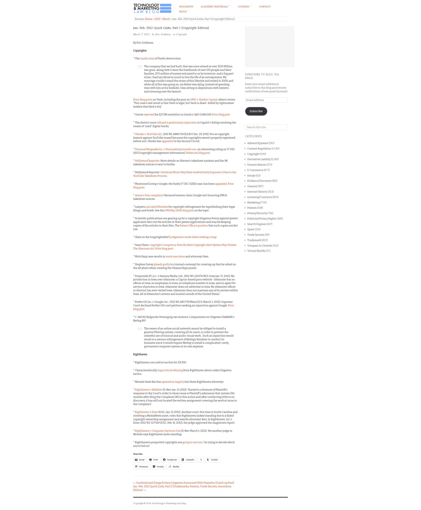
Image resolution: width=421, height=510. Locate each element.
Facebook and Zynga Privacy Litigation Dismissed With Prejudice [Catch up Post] (185, 482)
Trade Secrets (255, 234)
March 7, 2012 (141, 34)
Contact (265, 6)
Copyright (181, 34)
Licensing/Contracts (259, 197)
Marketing (253, 202)
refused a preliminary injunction (177, 122)
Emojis (251, 175)
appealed (167, 141)
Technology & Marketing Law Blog (169, 503)
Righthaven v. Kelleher (148, 389)
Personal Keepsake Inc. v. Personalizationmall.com (165, 149)
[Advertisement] (269, 46)
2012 (157, 19)
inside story (147, 58)
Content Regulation (259, 148)
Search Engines (256, 224)
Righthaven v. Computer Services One (158, 430)
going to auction (192, 442)
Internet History (257, 191)
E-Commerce (255, 170)
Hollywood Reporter (147, 160)
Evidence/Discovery (259, 180)
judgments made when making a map (194, 237)
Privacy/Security (257, 213)
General (252, 186)
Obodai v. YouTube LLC (148, 134)
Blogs (183, 11)
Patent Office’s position (194, 225)
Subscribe (256, 111)
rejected (149, 114)
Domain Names (256, 164)
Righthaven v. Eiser (146, 412)
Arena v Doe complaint (149, 195)
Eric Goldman (163, 34)
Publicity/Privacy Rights (261, 218)
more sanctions (175, 256)
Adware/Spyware (257, 143)
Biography (186, 6)
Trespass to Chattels (259, 245)
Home (148, 19)
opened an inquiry (172, 381)
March (166, 19)
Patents (252, 207)
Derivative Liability (259, 159)
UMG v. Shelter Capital (203, 99)
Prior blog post (221, 114)
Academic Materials (214, 6)
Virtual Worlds (256, 250)
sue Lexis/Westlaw (157, 206)
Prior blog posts (142, 99)
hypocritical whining (170, 370)
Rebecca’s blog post (198, 152)
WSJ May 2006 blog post (179, 210)
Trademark (254, 240)
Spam (250, 229)
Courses (243, 6)
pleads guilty (162, 264)
